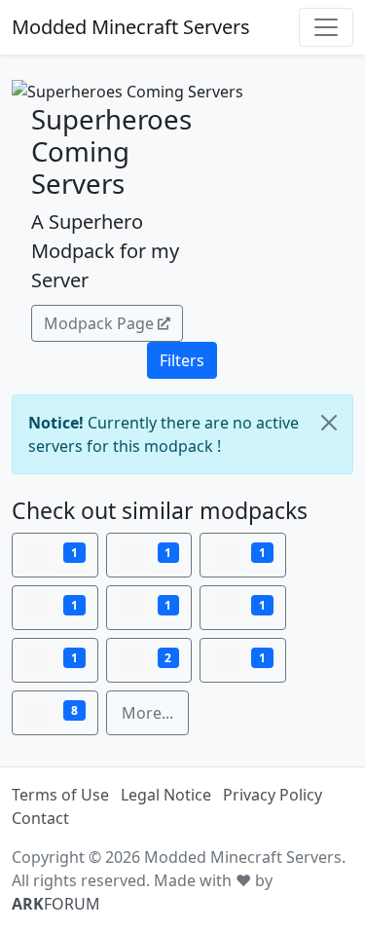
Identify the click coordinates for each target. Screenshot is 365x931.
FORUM (56, 903)
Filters (182, 360)
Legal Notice (166, 794)
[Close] (329, 422)
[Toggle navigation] (326, 27)
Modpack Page (99, 323)
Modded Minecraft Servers (131, 27)
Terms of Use (60, 794)
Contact (40, 818)
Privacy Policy (272, 794)
